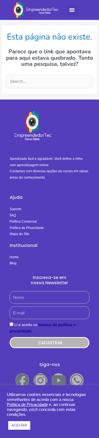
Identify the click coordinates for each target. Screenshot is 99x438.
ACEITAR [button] (19, 425)
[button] (72, 10)
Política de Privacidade (27, 404)
